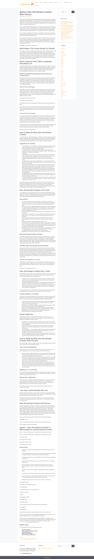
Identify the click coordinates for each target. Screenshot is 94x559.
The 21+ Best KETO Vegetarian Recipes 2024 (28, 538)
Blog (61, 50)
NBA (61, 75)
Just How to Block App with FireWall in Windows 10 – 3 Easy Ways (67, 38)
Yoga (62, 96)
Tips (70, 2)
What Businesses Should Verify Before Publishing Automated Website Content (67, 22)
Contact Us (37, 5)
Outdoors (62, 78)
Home (62, 66)
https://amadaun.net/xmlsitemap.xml (46, 548)
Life (61, 70)
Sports (41, 2)
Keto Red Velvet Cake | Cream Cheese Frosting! (28, 539)
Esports (62, 56)
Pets (61, 81)
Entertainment (63, 55)
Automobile (66, 2)
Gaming (62, 61)
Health (62, 65)
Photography (63, 83)
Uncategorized (63, 91)
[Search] (73, 12)
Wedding (62, 93)
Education (51, 2)
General (62, 63)
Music (62, 73)
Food (61, 2)
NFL (61, 76)
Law (61, 68)
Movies (36, 2)
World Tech (56, 2)
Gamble (62, 60)
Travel (62, 89)
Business (45, 2)
